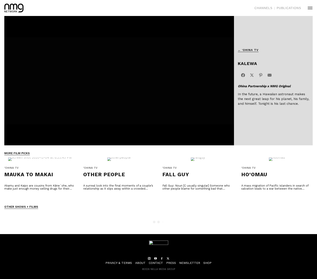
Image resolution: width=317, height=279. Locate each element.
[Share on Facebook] (243, 75)
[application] (119, 80)
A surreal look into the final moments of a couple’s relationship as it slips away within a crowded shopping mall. (118, 188)
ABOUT (140, 263)
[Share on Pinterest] (261, 75)
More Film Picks (17, 153)
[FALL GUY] (198, 161)
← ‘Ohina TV (248, 50)
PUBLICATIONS (289, 8)
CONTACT (156, 263)
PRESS (171, 263)
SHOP (207, 263)
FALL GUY (175, 174)
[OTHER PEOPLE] (119, 161)
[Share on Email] (269, 75)
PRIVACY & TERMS (118, 263)
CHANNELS (263, 8)
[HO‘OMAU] (277, 161)
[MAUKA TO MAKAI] (40, 161)
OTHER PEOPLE (104, 174)
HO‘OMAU (254, 174)
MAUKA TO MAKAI (28, 174)
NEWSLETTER (189, 263)
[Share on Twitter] (252, 75)
